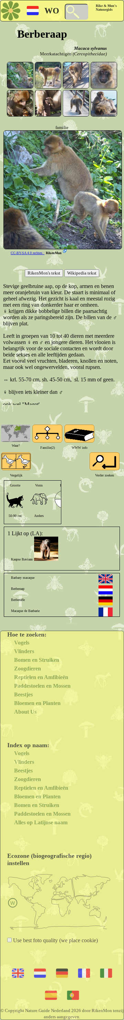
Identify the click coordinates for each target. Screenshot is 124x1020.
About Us (25, 712)
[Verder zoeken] (105, 461)
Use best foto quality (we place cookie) (55, 940)
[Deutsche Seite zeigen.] (106, 600)
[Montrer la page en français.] (106, 612)
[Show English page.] (106, 578)
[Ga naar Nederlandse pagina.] (106, 589)
